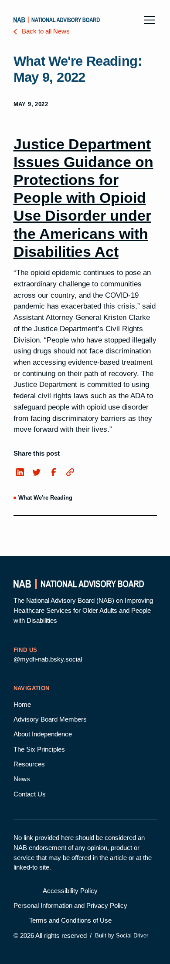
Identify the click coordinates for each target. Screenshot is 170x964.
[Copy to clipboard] (70, 472)
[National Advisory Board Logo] (57, 20)
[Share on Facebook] (53, 472)
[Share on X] (37, 472)
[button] (147, 20)
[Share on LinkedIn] (20, 472)
